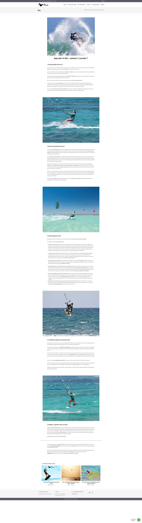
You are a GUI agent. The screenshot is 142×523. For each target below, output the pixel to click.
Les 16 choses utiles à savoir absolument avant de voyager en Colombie (91, 482)
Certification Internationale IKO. (70, 257)
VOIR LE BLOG (74, 493)
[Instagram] (92, 493)
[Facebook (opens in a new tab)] (102, 1)
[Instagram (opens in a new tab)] (103, 1)
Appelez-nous (49, 453)
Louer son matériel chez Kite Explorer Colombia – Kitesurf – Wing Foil (71, 482)
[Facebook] (90, 493)
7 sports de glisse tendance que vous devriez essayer (51, 482)
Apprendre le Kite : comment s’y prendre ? (97, 9)
